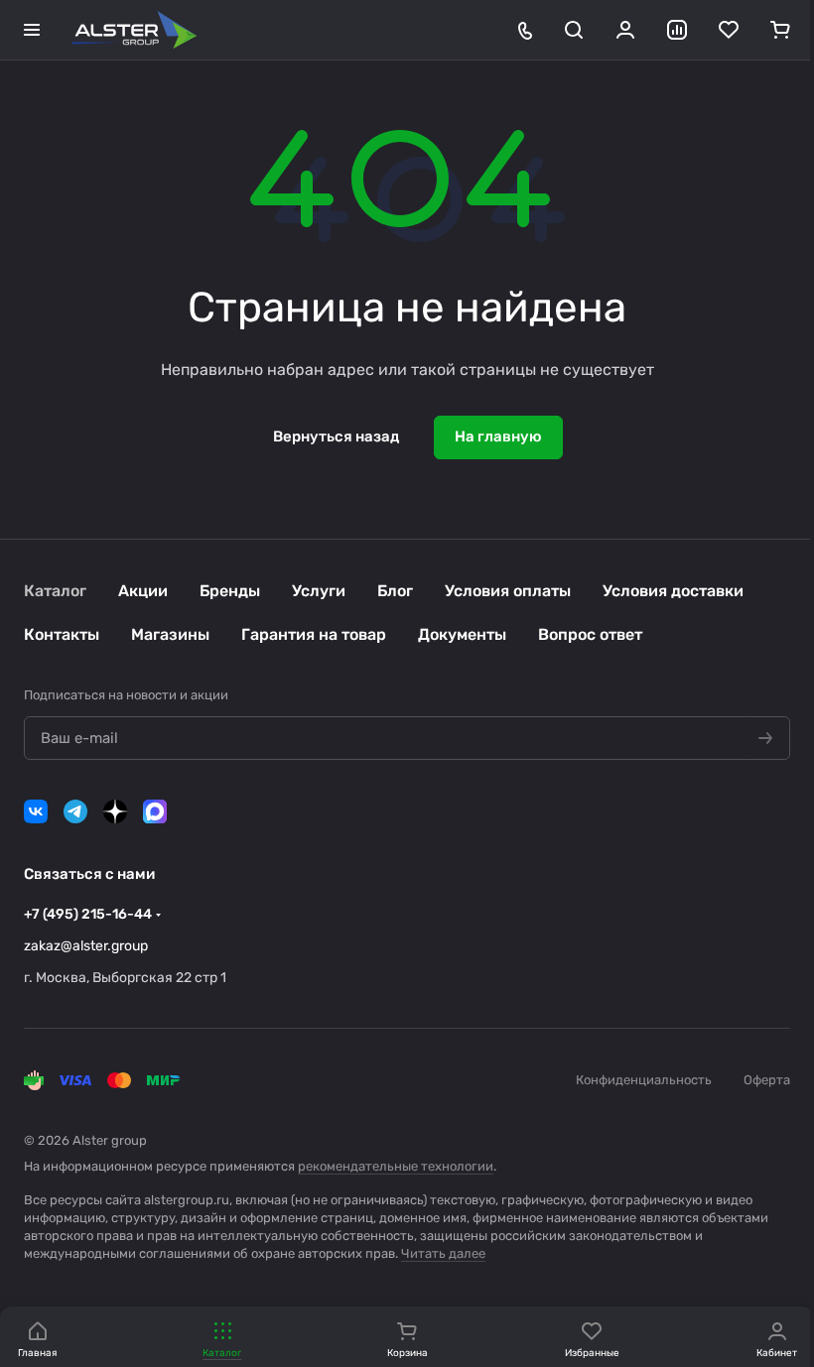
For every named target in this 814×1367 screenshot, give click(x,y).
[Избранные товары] (729, 30)
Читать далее (443, 1253)
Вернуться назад (336, 436)
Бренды (230, 590)
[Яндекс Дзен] (115, 811)
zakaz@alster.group (86, 945)
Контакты (61, 634)
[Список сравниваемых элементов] (677, 30)
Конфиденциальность (644, 1079)
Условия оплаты (508, 590)
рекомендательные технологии (395, 1166)
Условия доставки (673, 590)
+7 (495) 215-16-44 (88, 914)
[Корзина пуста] (780, 30)
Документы (462, 634)
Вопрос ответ (590, 634)
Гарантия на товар (313, 634)
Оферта (767, 1079)
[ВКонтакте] (36, 811)
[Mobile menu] (32, 30)
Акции (143, 590)
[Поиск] (574, 30)
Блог (395, 590)
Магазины (170, 634)
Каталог (55, 590)
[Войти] (625, 30)
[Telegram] (75, 811)
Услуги (318, 590)
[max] (155, 811)
